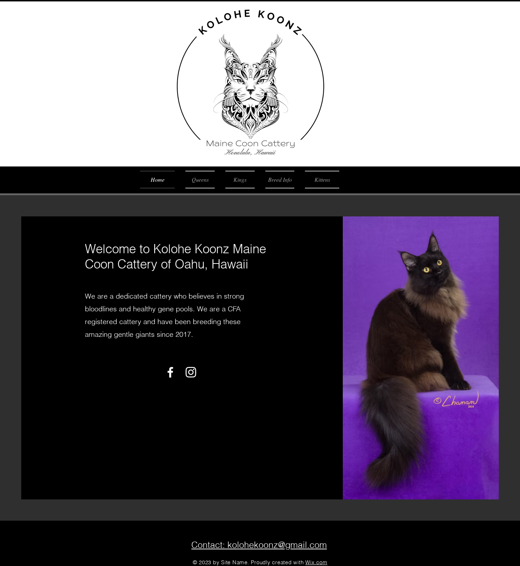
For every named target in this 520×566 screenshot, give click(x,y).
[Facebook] (170, 372)
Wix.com (316, 562)
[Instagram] (191, 372)
